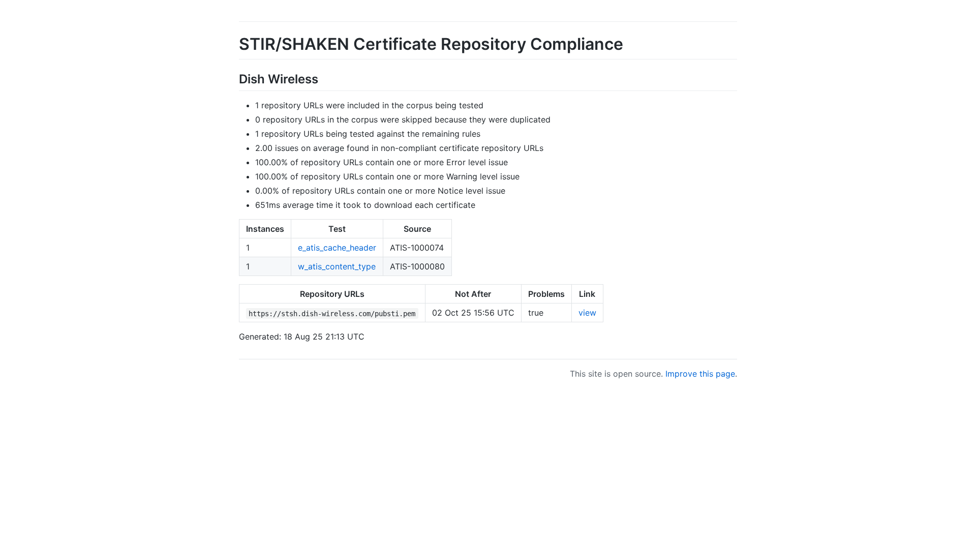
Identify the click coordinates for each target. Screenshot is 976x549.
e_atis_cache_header (337, 247)
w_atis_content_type (337, 266)
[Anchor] (324, 78)
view (587, 313)
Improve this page (700, 374)
